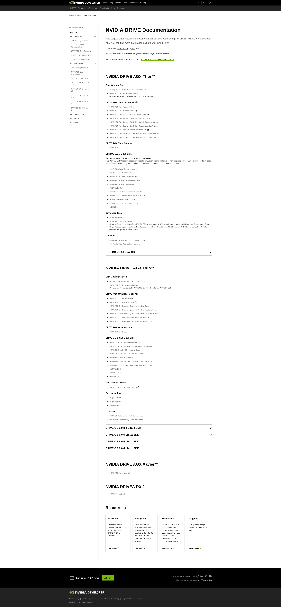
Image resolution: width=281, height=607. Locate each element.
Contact (139, 599)
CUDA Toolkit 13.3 (115, 188)
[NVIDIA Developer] (84, 2)
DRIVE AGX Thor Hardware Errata (122, 111)
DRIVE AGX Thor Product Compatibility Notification (127, 114)
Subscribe (108, 578)
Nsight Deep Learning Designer (120, 221)
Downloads (133, 3)
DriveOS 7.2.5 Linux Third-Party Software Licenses (127, 240)
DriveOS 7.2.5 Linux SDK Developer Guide (124, 180)
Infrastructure (93, 8)
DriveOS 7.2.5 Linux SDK (81, 55)
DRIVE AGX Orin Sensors (80, 78)
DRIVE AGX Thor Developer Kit (77, 46)
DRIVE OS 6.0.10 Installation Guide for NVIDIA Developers (130, 346)
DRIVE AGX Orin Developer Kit (77, 73)
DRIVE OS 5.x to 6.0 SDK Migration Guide (124, 350)
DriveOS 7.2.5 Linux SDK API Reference (124, 184)
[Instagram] (197, 576)
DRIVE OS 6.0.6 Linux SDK (79, 96)
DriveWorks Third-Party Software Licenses (124, 244)
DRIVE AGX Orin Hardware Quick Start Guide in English (129, 306)
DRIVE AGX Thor (76, 36)
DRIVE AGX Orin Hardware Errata (121, 302)
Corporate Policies (128, 599)
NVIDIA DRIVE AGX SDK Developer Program (157, 59)
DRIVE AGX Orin (76, 63)
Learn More (112, 548)
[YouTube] (210, 576)
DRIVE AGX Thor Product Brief (120, 107)
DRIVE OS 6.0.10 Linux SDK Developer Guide (126, 354)
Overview (73, 32)
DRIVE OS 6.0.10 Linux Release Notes (123, 342)
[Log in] (210, 2)
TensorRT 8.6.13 (115, 373)
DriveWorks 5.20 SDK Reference (121, 358)
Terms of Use (103, 599)
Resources (73, 123)
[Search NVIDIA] (199, 2)
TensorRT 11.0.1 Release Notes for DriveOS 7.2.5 (127, 196)
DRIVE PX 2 (74, 118)
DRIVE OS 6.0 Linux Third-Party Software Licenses (127, 416)
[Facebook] (194, 576)
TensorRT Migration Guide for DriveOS (123, 199)
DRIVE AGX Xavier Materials (119, 473)
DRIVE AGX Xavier (77, 114)
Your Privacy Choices (89, 599)
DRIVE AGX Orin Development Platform (123, 285)
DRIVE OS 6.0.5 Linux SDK (79, 102)
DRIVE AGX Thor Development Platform (124, 94)
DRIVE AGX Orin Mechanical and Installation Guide (127, 317)
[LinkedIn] (201, 576)
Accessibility (115, 599)
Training (143, 3)
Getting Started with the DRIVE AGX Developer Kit (127, 90)
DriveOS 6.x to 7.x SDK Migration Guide (123, 177)
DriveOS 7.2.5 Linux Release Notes (122, 169)
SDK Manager (114, 405)
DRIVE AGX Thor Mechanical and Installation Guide (128, 130)
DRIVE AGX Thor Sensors (81, 51)
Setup (133, 48)
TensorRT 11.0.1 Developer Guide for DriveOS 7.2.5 (128, 192)
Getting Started (122, 48)
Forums (118, 3)
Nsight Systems (115, 398)
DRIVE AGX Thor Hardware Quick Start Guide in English (130, 118)
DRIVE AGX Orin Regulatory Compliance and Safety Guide (130, 321)
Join (204, 3)
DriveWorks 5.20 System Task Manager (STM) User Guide (130, 361)
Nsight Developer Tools (117, 217)
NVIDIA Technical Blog (204, 580)
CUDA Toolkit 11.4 (115, 369)
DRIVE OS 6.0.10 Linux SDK (80, 83)
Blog (111, 3)
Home (105, 3)
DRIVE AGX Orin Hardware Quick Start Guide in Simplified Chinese (133, 314)
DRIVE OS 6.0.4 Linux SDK (79, 109)
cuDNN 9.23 (113, 207)
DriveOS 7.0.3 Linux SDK (81, 59)
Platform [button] (81, 8)
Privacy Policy (74, 599)
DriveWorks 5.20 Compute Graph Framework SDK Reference (131, 365)
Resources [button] (121, 8)
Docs (125, 3)
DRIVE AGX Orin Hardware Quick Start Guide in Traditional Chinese (134, 310)
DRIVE (73, 8)
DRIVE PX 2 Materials (117, 494)
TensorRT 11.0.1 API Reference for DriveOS (125, 203)
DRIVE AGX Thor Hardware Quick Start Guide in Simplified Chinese (133, 126)
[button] (159, 252)
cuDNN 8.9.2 (114, 377)
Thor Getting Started (79, 40)
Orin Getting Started (79, 68)
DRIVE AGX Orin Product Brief (120, 298)
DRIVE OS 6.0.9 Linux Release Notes (123, 387)
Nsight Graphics (115, 402)
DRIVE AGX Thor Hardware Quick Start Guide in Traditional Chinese (134, 122)
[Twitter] (205, 576)
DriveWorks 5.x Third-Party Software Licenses (126, 420)
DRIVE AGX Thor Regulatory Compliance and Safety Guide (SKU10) (134, 133)
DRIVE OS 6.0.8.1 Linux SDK (80, 90)
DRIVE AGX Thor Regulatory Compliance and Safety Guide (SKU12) (134, 137)
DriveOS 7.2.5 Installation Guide (120, 173)
